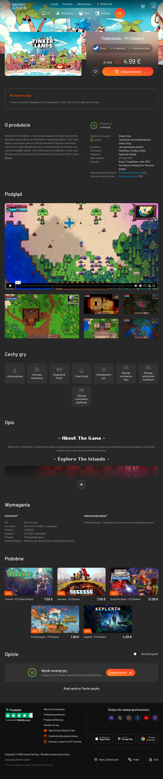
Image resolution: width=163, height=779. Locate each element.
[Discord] (111, 718)
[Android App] (125, 738)
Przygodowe (132, 161)
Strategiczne (137, 165)
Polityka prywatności (54, 714)
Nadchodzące (84, 4)
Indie (142, 161)
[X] (120, 718)
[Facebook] (137, 718)
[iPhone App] (102, 738)
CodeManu (124, 150)
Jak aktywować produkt (131, 146)
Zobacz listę (125, 135)
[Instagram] (129, 718)
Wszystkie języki (149, 653)
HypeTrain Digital (127, 154)
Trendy (54, 4)
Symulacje (124, 165)
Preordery (68, 4)
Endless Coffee (138, 150)
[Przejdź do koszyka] (143, 6)
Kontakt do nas (51, 725)
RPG (148, 161)
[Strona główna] (15, 7)
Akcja (122, 161)
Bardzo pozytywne (128, 176)
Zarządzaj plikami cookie (17, 759)
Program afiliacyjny (54, 719)
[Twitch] (155, 718)
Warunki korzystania (54, 709)
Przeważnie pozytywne (131, 172)
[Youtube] (146, 718)
